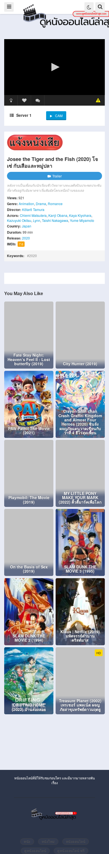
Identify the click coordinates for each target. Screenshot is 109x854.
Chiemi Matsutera (33, 215)
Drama (41, 203)
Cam (59, 115)
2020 (26, 238)
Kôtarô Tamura (33, 209)
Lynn (36, 220)
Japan (26, 226)
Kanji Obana (57, 215)
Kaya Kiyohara (80, 215)
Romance (55, 203)
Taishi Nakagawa (55, 220)
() (37, 100)
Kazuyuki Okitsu (19, 220)
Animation (26, 203)
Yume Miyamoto (82, 220)
